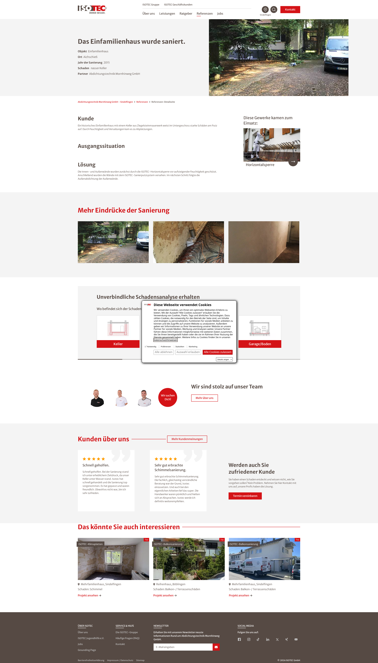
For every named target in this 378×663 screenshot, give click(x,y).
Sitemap (140, 660)
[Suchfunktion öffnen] (273, 9)
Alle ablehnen (163, 352)
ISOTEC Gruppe (150, 4)
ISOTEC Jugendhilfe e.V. (91, 638)
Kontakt (290, 9)
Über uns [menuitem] (148, 13)
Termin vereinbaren (245, 496)
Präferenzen (166, 346)
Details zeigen (223, 359)
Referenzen (142, 102)
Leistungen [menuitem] (167, 13)
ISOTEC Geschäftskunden (178, 4)
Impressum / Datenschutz (120, 660)
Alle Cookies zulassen (217, 352)
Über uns (83, 632)
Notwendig (151, 346)
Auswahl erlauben (188, 352)
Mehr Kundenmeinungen (187, 439)
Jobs (80, 644)
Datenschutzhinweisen (165, 340)
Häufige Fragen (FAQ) (127, 638)
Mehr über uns (205, 398)
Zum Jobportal (168, 396)
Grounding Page (87, 650)
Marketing (193, 346)
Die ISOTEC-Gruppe (127, 632)
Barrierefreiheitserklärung (91, 660)
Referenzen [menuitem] (205, 13)
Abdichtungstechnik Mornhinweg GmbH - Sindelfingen (105, 102)
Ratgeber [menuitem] (186, 13)
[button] (113, 242)
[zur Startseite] (92, 9)
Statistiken (180, 346)
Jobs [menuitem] (220, 13)
